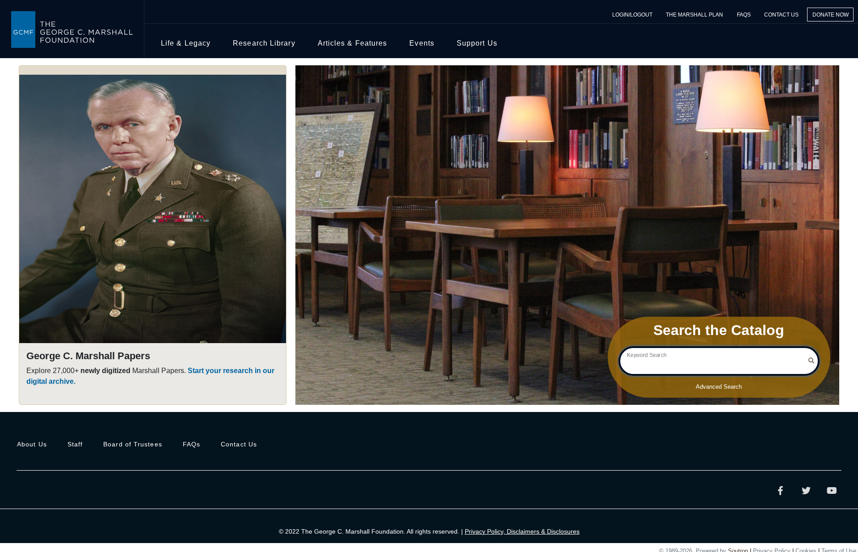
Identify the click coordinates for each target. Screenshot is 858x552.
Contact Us (781, 14)
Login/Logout (632, 14)
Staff (75, 444)
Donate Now (830, 14)
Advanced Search (719, 386)
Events (421, 43)
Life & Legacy (185, 43)
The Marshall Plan (694, 14)
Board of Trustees (132, 444)
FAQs (744, 14)
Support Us (477, 43)
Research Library (264, 43)
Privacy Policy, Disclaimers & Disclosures (522, 531)
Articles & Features (352, 43)
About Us (32, 444)
